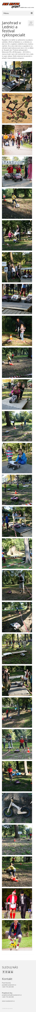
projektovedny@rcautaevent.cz (12, 995)
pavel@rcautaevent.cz (9, 985)
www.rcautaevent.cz (8, 1001)
